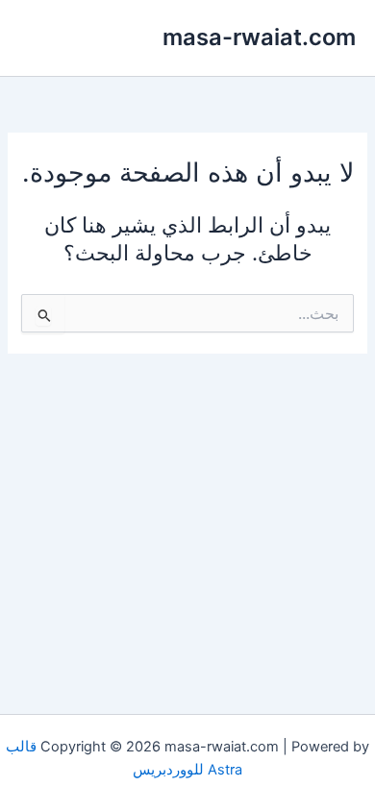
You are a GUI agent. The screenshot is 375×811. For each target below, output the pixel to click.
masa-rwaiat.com (259, 37)
